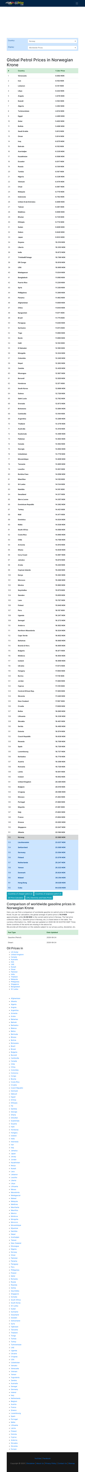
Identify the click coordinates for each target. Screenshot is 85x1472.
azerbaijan (15, 1237)
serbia (13, 1288)
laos (13, 1171)
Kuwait (13, 967)
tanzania (14, 1330)
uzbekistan (15, 1362)
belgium (14, 1401)
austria (13, 1404)
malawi (13, 1198)
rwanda (14, 1285)
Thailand (14, 977)
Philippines (15, 982)
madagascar (16, 1195)
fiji (12, 1106)
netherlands (15, 1398)
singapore (15, 1294)
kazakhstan (15, 1162)
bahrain (14, 1022)
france (13, 1407)
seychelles (15, 1291)
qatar (13, 1276)
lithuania (14, 1186)
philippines (15, 1270)
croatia (14, 1085)
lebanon (14, 1174)
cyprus (13, 1437)
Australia (14, 959)
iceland (13, 1136)
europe (13, 1449)
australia (14, 1383)
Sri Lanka (14, 989)
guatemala (15, 1121)
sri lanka (14, 1306)
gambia (14, 1109)
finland (13, 1431)
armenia (14, 1013)
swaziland (15, 1315)
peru (12, 1267)
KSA (12, 962)
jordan (13, 1159)
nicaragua (15, 1246)
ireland (13, 1392)
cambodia (15, 1058)
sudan (13, 1309)
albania (14, 1001)
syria (13, 1324)
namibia (14, 1231)
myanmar (14, 1228)
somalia (14, 1297)
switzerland (15, 1321)
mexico (14, 1213)
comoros (14, 1073)
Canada (14, 957)
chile (13, 1064)
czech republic (17, 1088)
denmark (14, 1091)
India (13, 974)
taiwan (13, 1240)
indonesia (14, 1142)
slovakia (14, 1443)
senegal (14, 1386)
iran (12, 1145)
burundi (14, 1055)
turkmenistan (16, 1345)
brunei (13, 1049)
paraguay (14, 1264)
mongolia (14, 1219)
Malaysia (14, 979)
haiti (13, 1127)
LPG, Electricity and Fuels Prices (39, 898)
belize (13, 1031)
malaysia (14, 1201)
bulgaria (14, 1052)
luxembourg (16, 1413)
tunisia (13, 1339)
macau (13, 1189)
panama (14, 1261)
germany (14, 1389)
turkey (13, 1342)
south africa (16, 1300)
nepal (13, 1234)
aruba (13, 1016)
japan (13, 1154)
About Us (40, 1463)
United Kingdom (17, 954)
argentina (14, 1010)
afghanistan (15, 998)
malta (13, 1422)
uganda (14, 1351)
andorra (14, 1440)
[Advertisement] (42, 23)
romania (14, 1279)
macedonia (15, 1192)
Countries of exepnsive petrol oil (48, 894)
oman (13, 1255)
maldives (14, 1204)
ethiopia (14, 1103)
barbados (14, 1025)
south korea (15, 1303)
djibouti (14, 1094)
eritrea (13, 1100)
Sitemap (71, 1463)
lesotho (14, 1177)
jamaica (14, 1151)
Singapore (15, 984)
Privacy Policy (50, 1463)
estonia (14, 1434)
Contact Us (62, 1463)
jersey (13, 1157)
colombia (14, 1070)
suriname (14, 1312)
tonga (13, 1336)
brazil (13, 1046)
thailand (14, 1333)
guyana (14, 1124)
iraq (12, 1148)
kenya (13, 1165)
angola (13, 1007)
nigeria (13, 1249)
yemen (13, 1374)
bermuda (14, 1034)
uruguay (14, 1356)
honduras (14, 1130)
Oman (13, 969)
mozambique (16, 1225)
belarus (14, 1028)
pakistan (14, 1258)
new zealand (16, 1243)
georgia (14, 1112)
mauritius (14, 1210)
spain (13, 1416)
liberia (13, 1180)
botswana (15, 1043)
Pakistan (14, 972)
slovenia (14, 1446)
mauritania (15, 1207)
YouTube (38, 1458)
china (13, 1067)
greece (13, 1410)
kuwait (13, 1168)
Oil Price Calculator (15, 898)
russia (13, 1282)
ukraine (14, 1354)
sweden (14, 1318)
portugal (14, 1419)
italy (12, 1395)
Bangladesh (15, 987)
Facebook (47, 1458)
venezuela (15, 1368)
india (13, 1139)
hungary (14, 1133)
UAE (12, 964)
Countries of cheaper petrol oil (20, 894)
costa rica (15, 1082)
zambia (14, 1380)
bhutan (13, 1037)
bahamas (14, 1019)
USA (12, 1359)
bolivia (13, 1040)
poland (13, 1273)
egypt (13, 1097)
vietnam (14, 1371)
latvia (13, 1428)
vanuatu (14, 1365)
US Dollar (14, 952)
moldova (14, 1216)
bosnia (13, 1079)
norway (14, 1252)
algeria (13, 1004)
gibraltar (14, 1118)
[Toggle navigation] (77, 3)
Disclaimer (31, 1463)
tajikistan (14, 1327)
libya (13, 1183)
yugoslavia (15, 1377)
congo (13, 1076)
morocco (14, 1222)
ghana (13, 1115)
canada (14, 1061)
